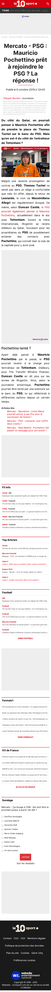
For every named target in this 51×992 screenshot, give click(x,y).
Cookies (25, 953)
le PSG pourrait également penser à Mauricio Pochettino (25, 211)
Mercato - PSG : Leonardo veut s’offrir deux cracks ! (27, 422)
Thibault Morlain (11, 98)
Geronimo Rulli (10, 825)
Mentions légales (36, 938)
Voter (25, 857)
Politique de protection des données (24, 945)
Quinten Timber (11, 829)
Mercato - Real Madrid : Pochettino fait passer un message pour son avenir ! (28, 429)
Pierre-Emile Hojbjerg (13, 833)
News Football (25, 638)
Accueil (4, 37)
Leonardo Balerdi (11, 821)
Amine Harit (9, 842)
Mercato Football (16, 37)
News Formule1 (25, 737)
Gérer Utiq (37, 953)
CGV (23, 938)
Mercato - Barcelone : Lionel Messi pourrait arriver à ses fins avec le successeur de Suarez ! (25, 414)
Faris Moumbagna (12, 846)
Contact (7, 938)
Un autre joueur (11, 850)
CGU (16, 938)
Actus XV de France (25, 787)
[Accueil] (25, 4)
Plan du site (12, 953)
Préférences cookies (24, 960)
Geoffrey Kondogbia (13, 816)
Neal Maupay (10, 838)
